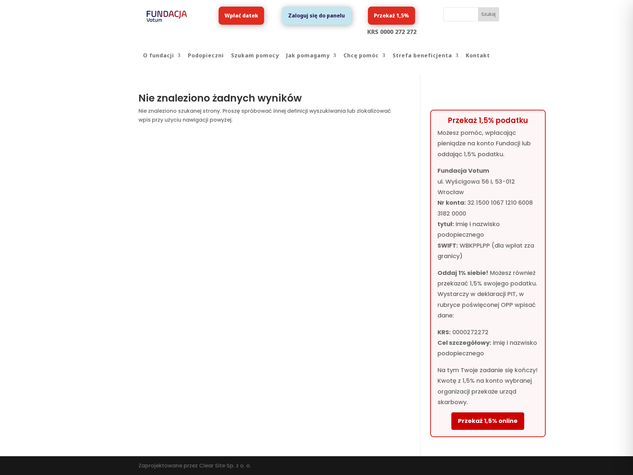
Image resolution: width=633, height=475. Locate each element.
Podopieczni (206, 56)
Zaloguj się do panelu (316, 15)
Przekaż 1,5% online (488, 421)
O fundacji (158, 56)
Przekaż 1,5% (391, 15)
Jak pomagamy (308, 56)
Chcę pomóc (361, 56)
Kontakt (478, 56)
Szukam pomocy (255, 56)
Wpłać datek (241, 15)
